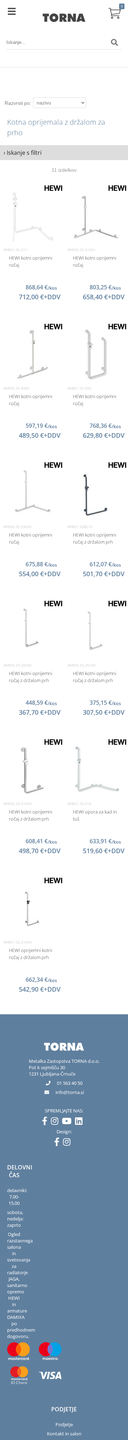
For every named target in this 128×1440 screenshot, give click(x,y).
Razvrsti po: (18, 103)
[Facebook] (46, 1122)
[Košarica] (114, 12)
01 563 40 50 (69, 1083)
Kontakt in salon (64, 1433)
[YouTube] (68, 1122)
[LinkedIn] (80, 1122)
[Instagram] (56, 1122)
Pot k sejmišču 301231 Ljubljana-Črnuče (52, 1070)
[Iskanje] (114, 42)
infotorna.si (69, 1092)
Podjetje (64, 1424)
